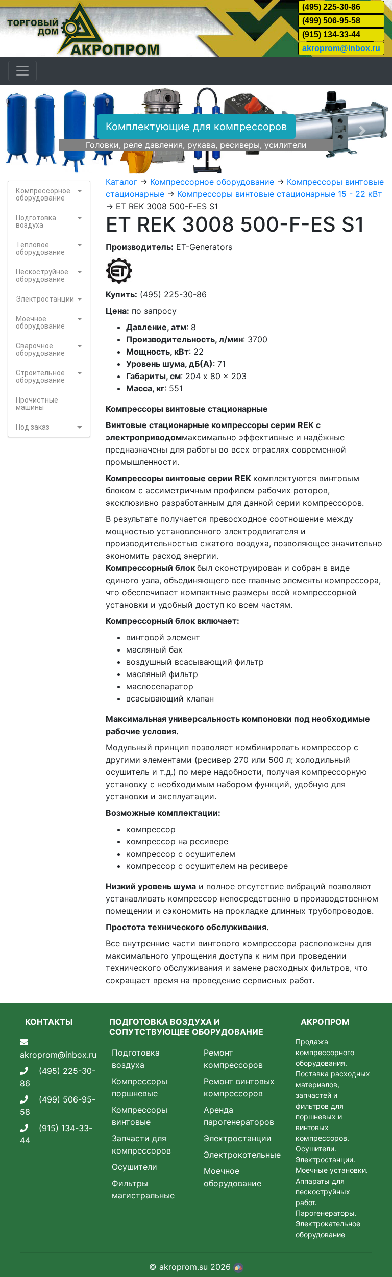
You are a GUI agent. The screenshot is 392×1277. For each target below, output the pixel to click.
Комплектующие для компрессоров (196, 126)
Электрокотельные (242, 1154)
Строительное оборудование (40, 376)
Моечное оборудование (40, 322)
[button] (29, 130)
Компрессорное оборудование (43, 194)
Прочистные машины (37, 403)
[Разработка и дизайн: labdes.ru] (238, 1267)
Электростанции (45, 299)
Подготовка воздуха (36, 221)
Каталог (121, 182)
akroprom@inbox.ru (341, 48)
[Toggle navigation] (22, 71)
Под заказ (33, 427)
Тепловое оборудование (40, 248)
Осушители (134, 1167)
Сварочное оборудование (40, 349)
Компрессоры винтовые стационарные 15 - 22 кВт (279, 194)
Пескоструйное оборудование (42, 275)
